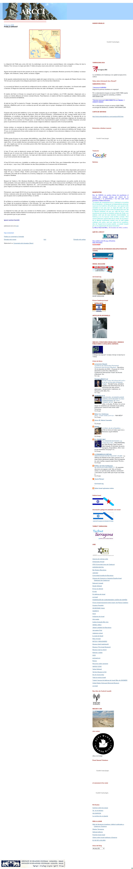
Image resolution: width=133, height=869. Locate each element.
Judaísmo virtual (97, 633)
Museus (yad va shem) (99, 650)
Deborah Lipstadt (97, 583)
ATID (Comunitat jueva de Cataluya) (103, 564)
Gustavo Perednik (97, 605)
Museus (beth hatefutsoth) (100, 644)
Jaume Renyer (99, 479)
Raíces (94, 661)
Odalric (97, 426)
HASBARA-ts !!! (100, 395)
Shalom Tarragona (98, 829)
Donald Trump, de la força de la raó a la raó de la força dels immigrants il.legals (113, 382)
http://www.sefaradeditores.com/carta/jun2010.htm (107, 116)
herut (94, 613)
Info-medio (95, 619)
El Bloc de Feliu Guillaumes (104, 466)
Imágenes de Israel (98, 616)
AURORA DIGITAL (98, 567)
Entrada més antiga (80, 239)
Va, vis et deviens (97, 810)
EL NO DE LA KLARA (98, 840)
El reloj (94, 591)
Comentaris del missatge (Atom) (23, 243)
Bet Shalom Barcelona (99, 570)
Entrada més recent (10, 239)
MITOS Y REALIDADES (99, 641)
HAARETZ (95, 611)
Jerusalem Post (97, 630)
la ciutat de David (97, 636)
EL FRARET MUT (100, 439)
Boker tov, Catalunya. (102, 414)
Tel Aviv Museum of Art (99, 672)
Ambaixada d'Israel (98, 561)
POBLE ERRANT (11, 27)
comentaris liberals (101, 364)
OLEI (94, 655)
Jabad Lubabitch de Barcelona (101, 627)
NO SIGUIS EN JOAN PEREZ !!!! (105, 467)
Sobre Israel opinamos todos (104, 488)
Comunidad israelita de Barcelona (102, 575)
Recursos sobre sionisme (100, 663)
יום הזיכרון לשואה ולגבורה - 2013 (104, 415)
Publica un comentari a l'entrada (14, 236)
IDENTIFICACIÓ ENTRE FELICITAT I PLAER (109, 456)
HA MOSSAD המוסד (98, 608)
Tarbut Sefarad (97, 669)
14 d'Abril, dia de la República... (112, 428)
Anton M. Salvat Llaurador (103, 420)
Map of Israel (96, 638)
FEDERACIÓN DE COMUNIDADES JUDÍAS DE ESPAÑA (109, 600)
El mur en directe (97, 588)
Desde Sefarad (97, 586)
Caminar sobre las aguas (100, 808)
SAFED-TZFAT (97, 666)
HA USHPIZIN (96, 813)
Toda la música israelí (99, 677)
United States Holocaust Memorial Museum (105, 683)
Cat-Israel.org (99, 483)
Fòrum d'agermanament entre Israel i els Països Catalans (110, 602)
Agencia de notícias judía (100, 559)
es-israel (95, 597)
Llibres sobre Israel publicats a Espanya (104, 837)
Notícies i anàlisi (97, 652)
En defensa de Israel (98, 594)
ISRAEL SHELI (96, 625)
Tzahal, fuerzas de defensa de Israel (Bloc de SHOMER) (109, 680)
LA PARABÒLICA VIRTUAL (103, 454)
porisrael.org (96, 658)
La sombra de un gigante (100, 816)
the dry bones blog (98, 674)
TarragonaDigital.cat (101, 379)
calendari (95, 573)
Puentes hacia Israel (98, 835)
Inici (45, 239)
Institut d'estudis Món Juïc (100, 622)
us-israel (95, 686)
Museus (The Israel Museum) (101, 647)
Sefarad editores (97, 832)
